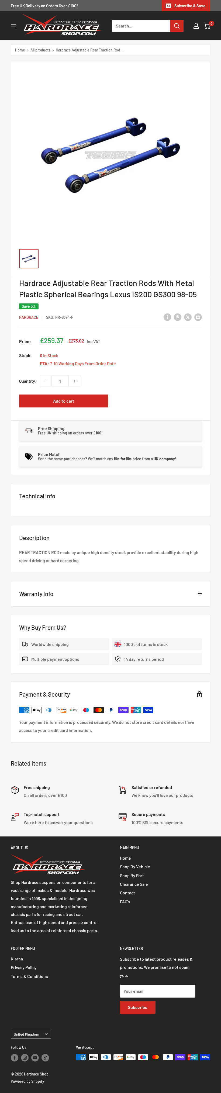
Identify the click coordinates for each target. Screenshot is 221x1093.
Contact (127, 892)
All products (40, 50)
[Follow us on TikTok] (45, 1057)
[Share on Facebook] (167, 317)
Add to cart (63, 400)
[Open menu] (13, 26)
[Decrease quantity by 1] (45, 381)
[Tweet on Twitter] (188, 317)
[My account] (196, 26)
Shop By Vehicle (135, 866)
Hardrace (28, 317)
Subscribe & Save (189, 5)
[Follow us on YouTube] (35, 1057)
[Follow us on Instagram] (25, 1057)
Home (20, 50)
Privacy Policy (24, 967)
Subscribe (137, 1007)
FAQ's (125, 901)
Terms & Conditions (29, 976)
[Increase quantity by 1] (74, 381)
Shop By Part (132, 875)
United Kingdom (26, 1034)
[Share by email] (198, 317)
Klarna (17, 958)
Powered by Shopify (27, 1081)
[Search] (177, 26)
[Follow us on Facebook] (14, 1057)
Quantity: (28, 380)
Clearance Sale (134, 884)
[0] (207, 26)
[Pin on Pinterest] (177, 317)
